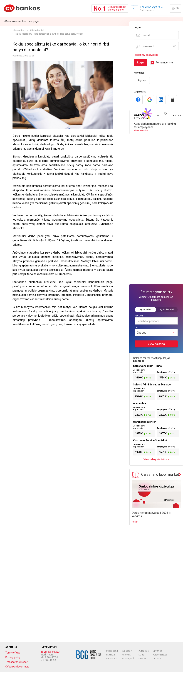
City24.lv (157, 658)
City (137, 327)
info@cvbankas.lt (50, 651)
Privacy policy (13, 657)
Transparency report (16, 661)
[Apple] (172, 99)
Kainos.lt (126, 654)
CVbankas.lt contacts (17, 666)
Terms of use (12, 652)
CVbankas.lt (112, 651)
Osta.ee (142, 658)
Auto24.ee (144, 651)
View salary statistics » (156, 459)
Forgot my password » (146, 54)
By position (145, 309)
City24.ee (157, 651)
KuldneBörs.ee (160, 654)
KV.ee (141, 654)
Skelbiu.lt (110, 654)
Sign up (141, 80)
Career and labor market (160, 474)
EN (177, 8)
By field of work (167, 309)
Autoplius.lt (111, 658)
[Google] (149, 99)
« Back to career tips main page (21, 21)
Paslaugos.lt (128, 658)
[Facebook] (138, 99)
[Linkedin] (161, 99)
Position (139, 315)
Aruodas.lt (127, 651)
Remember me (164, 62)
